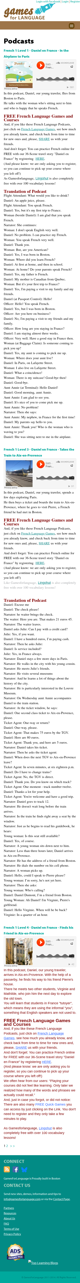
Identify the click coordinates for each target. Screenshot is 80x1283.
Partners (9, 1208)
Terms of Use (11, 1229)
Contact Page (61, 1199)
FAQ (6, 1223)
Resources (10, 1213)
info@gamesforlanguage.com (22, 1199)
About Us (9, 1218)
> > (12, 1146)
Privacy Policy (12, 1234)
